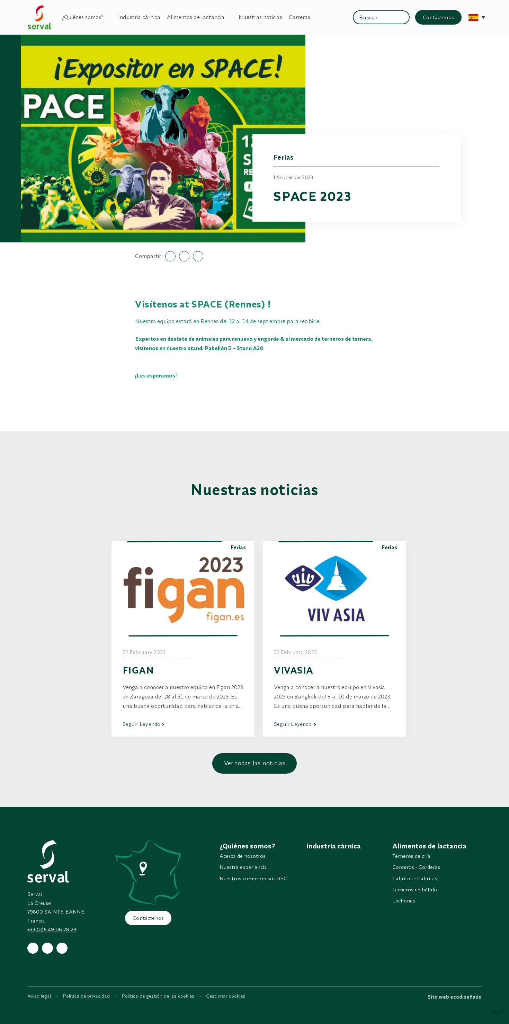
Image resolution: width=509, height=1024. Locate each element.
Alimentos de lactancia (195, 17)
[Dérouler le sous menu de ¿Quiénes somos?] (107, 17)
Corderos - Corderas (416, 867)
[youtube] (47, 948)
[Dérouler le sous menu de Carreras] (314, 17)
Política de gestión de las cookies (158, 996)
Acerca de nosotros (243, 856)
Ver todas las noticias (254, 763)
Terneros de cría (411, 856)
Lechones (403, 900)
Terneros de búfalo (414, 889)
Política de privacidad (86, 996)
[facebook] (32, 948)
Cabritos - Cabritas (414, 878)
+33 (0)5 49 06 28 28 (52, 929)
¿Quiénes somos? (83, 17)
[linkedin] (62, 948)
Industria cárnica (139, 17)
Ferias (283, 157)
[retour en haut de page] (497, 1006)
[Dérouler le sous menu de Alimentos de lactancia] (228, 17)
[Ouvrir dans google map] (148, 872)
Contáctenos (438, 17)
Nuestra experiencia (243, 867)
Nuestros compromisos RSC (253, 878)
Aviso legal (39, 996)
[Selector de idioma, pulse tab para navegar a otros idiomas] (473, 17)
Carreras (299, 17)
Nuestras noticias (260, 17)
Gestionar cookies (225, 996)
